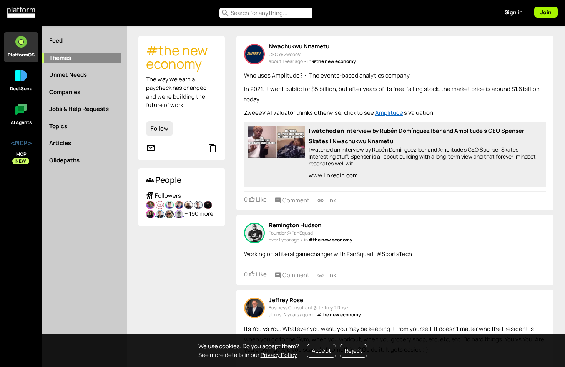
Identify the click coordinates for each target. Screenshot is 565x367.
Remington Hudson (295, 225)
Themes (60, 58)
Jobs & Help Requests (79, 109)
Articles (60, 143)
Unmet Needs (68, 75)
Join (546, 12)
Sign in (514, 12)
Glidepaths (64, 160)
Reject (353, 351)
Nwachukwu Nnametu (299, 46)
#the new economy (334, 61)
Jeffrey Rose (286, 300)
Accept (321, 351)
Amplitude (389, 113)
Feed (56, 40)
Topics (58, 126)
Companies (64, 92)
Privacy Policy (279, 355)
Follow (159, 128)
